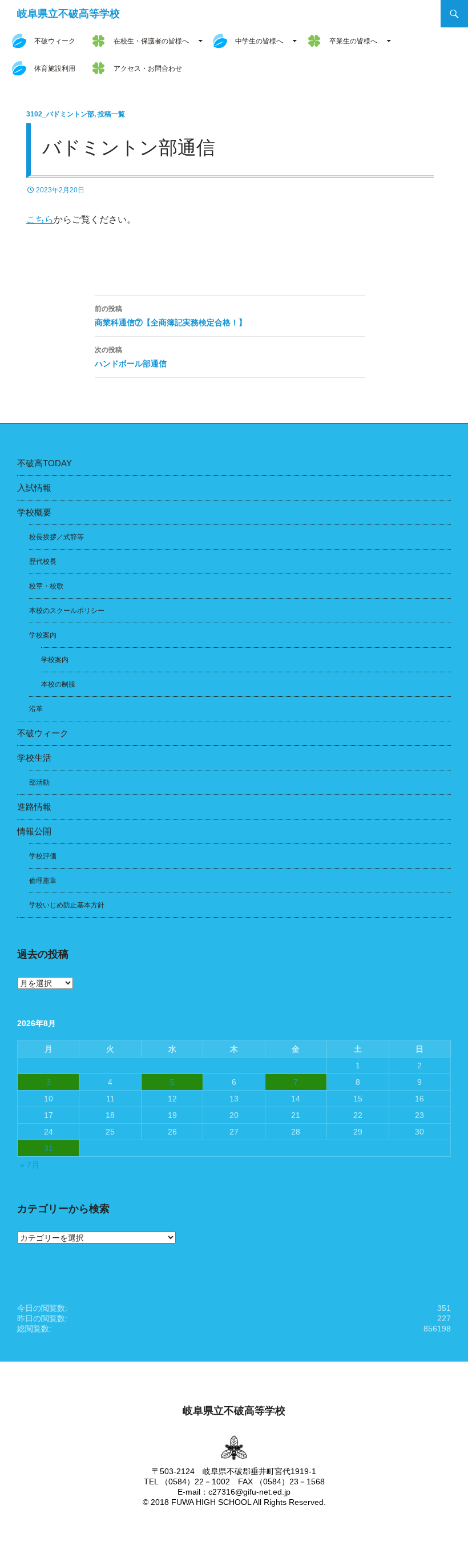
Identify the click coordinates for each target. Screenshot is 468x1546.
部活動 (39, 782)
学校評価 (43, 856)
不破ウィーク (54, 41)
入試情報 (34, 488)
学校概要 (34, 512)
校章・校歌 (46, 586)
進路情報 (34, 807)
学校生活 (34, 757)
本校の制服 (58, 684)
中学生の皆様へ (259, 41)
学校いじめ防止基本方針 (66, 905)
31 (48, 1148)
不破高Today (44, 463)
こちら (40, 219)
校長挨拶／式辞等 (56, 537)
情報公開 (34, 831)
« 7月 (29, 1164)
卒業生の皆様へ (353, 41)
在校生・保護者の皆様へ (151, 41)
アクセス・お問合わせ (148, 68)
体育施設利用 (54, 68)
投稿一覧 (111, 114)
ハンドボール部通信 (131, 357)
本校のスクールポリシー (66, 611)
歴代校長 (43, 562)
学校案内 (43, 635)
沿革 (36, 709)
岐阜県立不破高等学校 (68, 13)
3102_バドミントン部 (60, 114)
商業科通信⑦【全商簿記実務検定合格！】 (171, 316)
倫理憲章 (43, 881)
